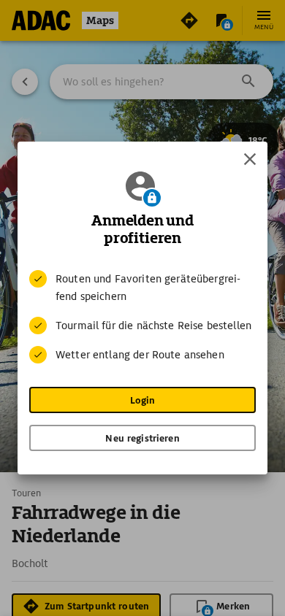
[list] (142, 316)
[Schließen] (249, 159)
